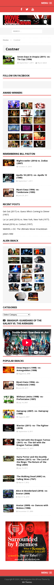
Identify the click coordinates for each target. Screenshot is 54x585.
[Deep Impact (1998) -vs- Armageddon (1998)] (8, 371)
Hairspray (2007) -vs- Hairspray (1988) (32, 412)
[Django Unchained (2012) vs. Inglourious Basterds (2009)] (14, 136)
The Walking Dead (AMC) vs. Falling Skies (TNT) (31, 477)
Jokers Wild (8, 233)
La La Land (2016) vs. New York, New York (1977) (26, 219)
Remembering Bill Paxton (19, 153)
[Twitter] (27, 9)
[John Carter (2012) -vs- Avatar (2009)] (39, 251)
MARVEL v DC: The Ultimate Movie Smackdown (25, 229)
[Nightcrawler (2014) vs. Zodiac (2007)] (8, 164)
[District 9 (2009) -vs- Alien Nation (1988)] (26, 278)
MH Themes (27, 582)
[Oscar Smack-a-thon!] (14, 128)
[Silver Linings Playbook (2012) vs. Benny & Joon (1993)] (14, 144)
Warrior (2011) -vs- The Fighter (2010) (32, 426)
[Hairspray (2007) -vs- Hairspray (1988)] (8, 416)
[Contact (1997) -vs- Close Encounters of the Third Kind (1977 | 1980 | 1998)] (39, 278)
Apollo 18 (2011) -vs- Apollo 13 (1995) (31, 176)
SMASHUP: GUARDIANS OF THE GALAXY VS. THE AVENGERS (22, 322)
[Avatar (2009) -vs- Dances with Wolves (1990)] (8, 511)
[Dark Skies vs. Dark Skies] (26, 260)
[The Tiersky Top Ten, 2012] (26, 128)
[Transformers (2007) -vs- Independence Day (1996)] (33, 296)
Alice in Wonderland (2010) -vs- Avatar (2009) (32, 492)
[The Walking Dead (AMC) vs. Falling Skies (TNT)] (14, 260)
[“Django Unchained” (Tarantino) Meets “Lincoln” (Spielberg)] (39, 136)
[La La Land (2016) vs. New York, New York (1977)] (14, 104)
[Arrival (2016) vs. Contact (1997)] (26, 106)
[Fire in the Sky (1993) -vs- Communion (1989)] (26, 287)
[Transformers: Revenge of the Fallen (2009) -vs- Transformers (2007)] (14, 287)
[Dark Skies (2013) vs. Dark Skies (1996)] (26, 251)
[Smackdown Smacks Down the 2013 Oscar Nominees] (39, 128)
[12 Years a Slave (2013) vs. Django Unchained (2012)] (14, 120)
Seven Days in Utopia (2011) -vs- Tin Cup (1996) (33, 58)
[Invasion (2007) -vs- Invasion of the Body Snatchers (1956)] (20, 296)
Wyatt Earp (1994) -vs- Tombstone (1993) (27, 191)
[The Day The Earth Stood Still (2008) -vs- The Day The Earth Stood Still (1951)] (39, 287)
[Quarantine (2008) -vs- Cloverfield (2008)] (27, 268)
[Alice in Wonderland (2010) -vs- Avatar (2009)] (8, 496)
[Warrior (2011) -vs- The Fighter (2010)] (8, 429)
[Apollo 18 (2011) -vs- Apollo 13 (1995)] (8, 180)
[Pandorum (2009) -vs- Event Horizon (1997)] (14, 278)
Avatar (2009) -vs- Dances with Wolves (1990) (32, 506)
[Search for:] (27, 31)
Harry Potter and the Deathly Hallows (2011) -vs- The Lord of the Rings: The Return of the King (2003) (33, 460)
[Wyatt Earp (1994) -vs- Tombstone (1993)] (8, 195)
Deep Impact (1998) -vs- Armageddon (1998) (29, 369)
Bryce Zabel (42, 63)
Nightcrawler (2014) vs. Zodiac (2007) (32, 162)
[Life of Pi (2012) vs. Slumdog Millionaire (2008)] (26, 144)
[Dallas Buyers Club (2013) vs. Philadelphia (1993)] (26, 113)
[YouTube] (32, 9)
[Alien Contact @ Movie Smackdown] (15, 269)
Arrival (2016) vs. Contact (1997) (18, 224)
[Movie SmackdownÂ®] (27, 20)
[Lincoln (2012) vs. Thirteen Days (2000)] (39, 144)
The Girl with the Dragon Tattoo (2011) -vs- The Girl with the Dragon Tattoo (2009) (33, 442)
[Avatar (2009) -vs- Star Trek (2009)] (39, 268)
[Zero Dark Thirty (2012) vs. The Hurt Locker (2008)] (26, 136)
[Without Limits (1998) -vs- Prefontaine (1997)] (8, 402)
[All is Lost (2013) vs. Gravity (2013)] (39, 113)
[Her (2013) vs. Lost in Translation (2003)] (39, 106)
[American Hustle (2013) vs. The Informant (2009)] (14, 113)
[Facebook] (21, 9)
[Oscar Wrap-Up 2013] (39, 120)
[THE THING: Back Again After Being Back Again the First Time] (39, 260)
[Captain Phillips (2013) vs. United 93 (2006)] (26, 120)
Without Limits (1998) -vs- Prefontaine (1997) (30, 398)
